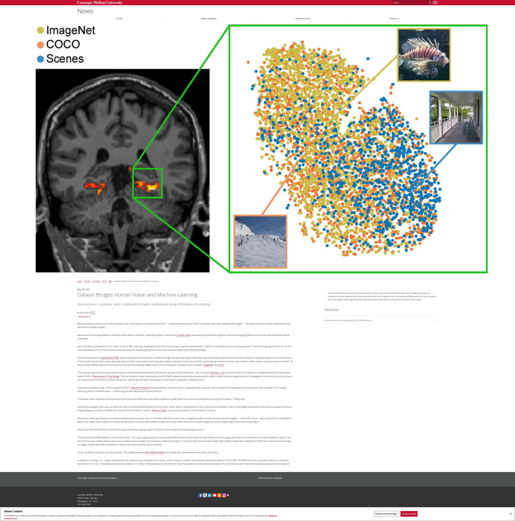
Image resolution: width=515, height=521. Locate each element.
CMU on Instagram (224, 495)
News (85, 10)
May (110, 281)
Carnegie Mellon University (118, 3)
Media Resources (302, 18)
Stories (119, 18)
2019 (104, 281)
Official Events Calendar (270, 478)
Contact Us (394, 18)
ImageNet (208, 364)
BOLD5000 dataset (154, 452)
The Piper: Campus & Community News (97, 478)
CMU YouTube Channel (215, 495)
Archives (96, 281)
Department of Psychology (106, 376)
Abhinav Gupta (159, 410)
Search (430, 2)
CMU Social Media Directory (228, 495)
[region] (257, 514)
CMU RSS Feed (219, 495)
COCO (221, 364)
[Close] (511, 514)
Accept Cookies (409, 514)
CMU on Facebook (200, 495)
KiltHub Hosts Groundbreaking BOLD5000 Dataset (348, 320)
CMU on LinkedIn (210, 495)
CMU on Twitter (205, 495)
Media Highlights (209, 18)
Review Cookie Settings (386, 514)
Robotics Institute (140, 387)
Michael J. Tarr (217, 372)
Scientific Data (183, 335)
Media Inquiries (85, 316)
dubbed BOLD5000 (109, 357)
